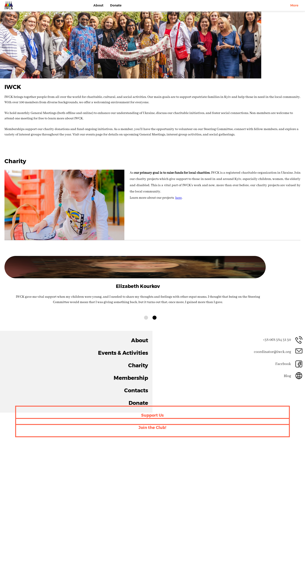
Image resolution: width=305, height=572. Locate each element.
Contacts (140, 377)
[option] (130, 44)
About (98, 5)
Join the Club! (152, 415)
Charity (142, 358)
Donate (115, 5)
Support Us (152, 403)
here (178, 198)
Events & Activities (132, 348)
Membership (137, 367)
